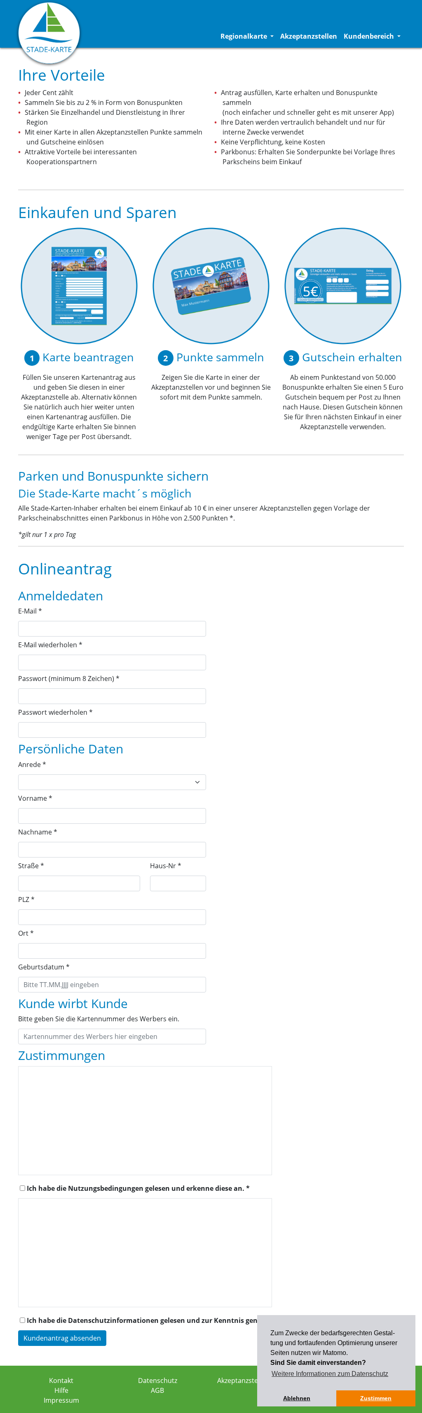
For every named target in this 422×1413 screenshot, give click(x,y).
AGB (157, 1390)
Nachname (37, 832)
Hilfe (61, 1390)
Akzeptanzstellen (308, 36)
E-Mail (30, 611)
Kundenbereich (374, 36)
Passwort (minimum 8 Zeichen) (69, 678)
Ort (26, 933)
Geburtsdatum (44, 966)
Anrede (32, 764)
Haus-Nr (165, 865)
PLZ (26, 899)
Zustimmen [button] (376, 1398)
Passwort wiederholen (55, 712)
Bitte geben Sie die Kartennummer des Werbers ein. (98, 1018)
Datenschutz (157, 1380)
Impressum (61, 1400)
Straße (31, 865)
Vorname (35, 798)
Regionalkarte (248, 36)
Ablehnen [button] (296, 1398)
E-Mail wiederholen (50, 644)
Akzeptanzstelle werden (253, 1380)
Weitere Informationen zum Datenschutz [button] (330, 1373)
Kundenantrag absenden (62, 1338)
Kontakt (61, 1380)
